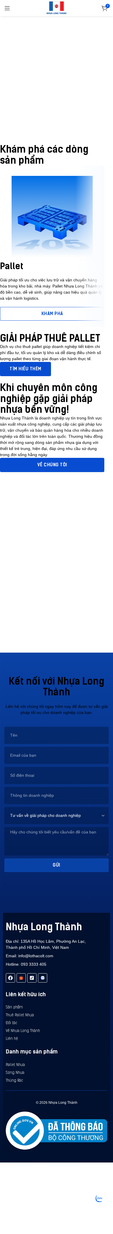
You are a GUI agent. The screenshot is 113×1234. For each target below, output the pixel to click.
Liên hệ (12, 1039)
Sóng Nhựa (15, 1073)
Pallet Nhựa (15, 1065)
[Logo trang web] (57, 7)
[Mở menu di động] (7, 8)
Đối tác (11, 1023)
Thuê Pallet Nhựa (20, 1015)
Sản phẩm (14, 1007)
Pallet (11, 266)
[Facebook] (10, 978)
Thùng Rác (14, 1080)
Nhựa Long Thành (44, 927)
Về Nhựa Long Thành (23, 1031)
